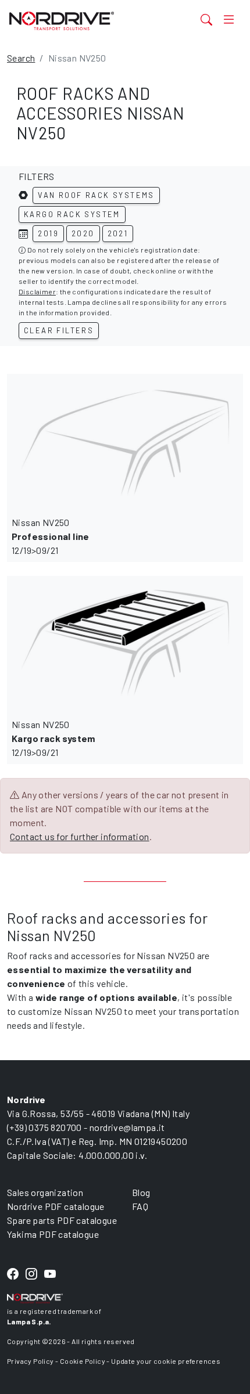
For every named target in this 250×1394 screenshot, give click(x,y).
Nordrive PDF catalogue (56, 1206)
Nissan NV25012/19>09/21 (51, 536)
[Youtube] (50, 1274)
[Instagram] (31, 1274)
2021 (118, 233)
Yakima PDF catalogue (53, 1234)
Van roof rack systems (96, 195)
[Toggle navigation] (229, 19)
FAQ (140, 1206)
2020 (83, 233)
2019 (48, 233)
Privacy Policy (30, 1361)
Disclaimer (37, 291)
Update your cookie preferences (165, 1361)
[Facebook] (13, 1274)
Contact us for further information (79, 836)
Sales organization (45, 1192)
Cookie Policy (82, 1361)
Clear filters (59, 330)
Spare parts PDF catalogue (62, 1220)
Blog (141, 1192)
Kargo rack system (72, 214)
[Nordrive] (84, 20)
